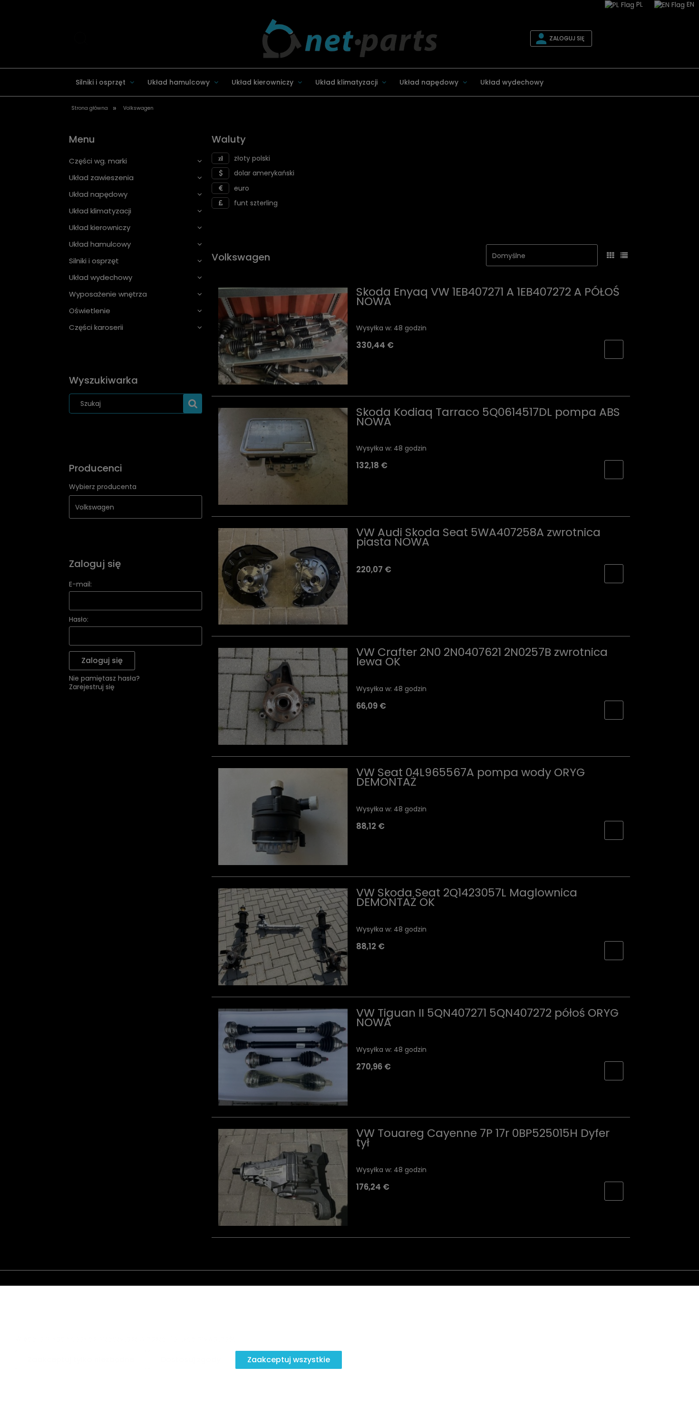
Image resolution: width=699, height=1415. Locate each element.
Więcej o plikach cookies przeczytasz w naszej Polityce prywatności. (127, 1338)
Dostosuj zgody (191, 1359)
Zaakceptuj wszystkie (288, 1359)
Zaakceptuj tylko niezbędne (81, 1359)
